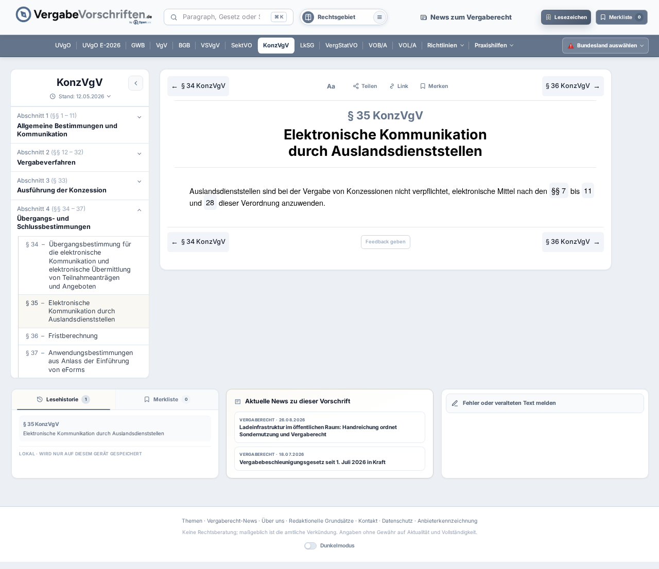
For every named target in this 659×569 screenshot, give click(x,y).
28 (210, 202)
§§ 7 (558, 190)
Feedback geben (386, 241)
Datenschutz (397, 521)
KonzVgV (80, 82)
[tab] (63, 399)
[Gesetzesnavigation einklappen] (135, 83)
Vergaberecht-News (232, 521)
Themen (192, 521)
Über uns (273, 521)
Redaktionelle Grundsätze (321, 521)
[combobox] (225, 17)
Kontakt (367, 521)
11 (588, 190)
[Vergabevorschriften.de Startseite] (84, 17)
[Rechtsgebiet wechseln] (379, 17)
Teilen (369, 86)
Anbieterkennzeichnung (447, 521)
